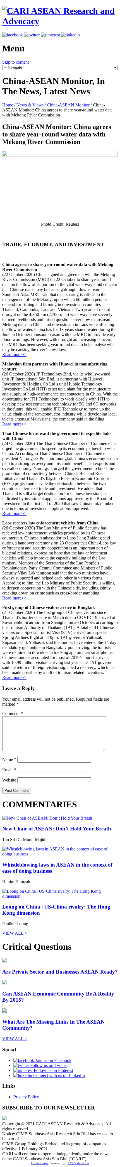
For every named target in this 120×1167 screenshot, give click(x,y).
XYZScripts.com (78, 1163)
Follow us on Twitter (48, 1065)
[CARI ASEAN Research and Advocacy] (60, 21)
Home (7, 105)
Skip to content (15, 62)
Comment (12, 713)
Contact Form (40, 1163)
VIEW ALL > (14, 933)
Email (9, 769)
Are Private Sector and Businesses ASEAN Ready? (60, 972)
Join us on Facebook (52, 1060)
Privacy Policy (26, 1096)
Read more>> (14, 354)
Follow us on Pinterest (53, 1070)
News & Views (30, 105)
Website (9, 780)
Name (9, 759)
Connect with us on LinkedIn (58, 1075)
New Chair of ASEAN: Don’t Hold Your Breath (56, 829)
